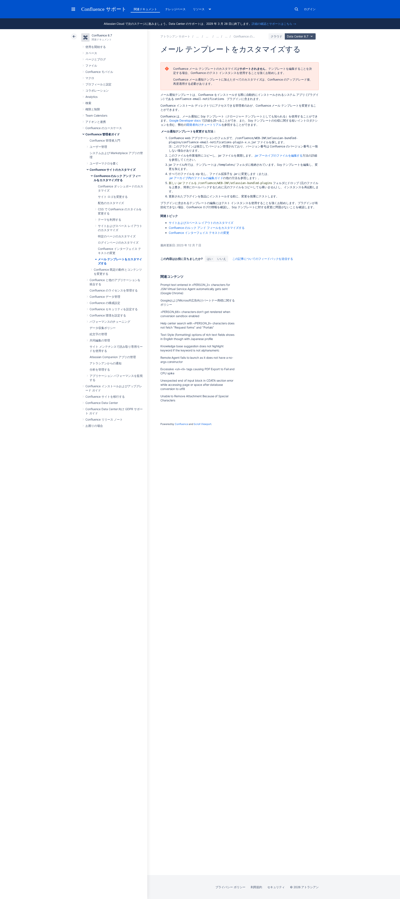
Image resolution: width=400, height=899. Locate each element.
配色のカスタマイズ (111, 203)
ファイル (91, 65)
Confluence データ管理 (105, 296)
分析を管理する (100, 369)
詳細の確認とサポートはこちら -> (274, 23)
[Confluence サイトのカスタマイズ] (226, 36)
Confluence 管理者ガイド (102, 134)
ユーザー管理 (98, 146)
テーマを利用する (109, 219)
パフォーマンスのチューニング (110, 321)
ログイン (310, 9)
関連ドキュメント (145, 9)
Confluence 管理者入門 (105, 140)
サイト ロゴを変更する (113, 196)
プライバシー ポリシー (230, 887)
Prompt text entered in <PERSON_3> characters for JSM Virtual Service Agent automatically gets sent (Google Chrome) (195, 289)
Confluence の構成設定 (105, 303)
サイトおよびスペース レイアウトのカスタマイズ (201, 222)
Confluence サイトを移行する (105, 396)
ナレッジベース (175, 9)
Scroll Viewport (202, 424)
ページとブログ (95, 59)
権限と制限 (92, 109)
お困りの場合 (94, 425)
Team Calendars (96, 115)
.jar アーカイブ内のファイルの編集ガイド (196, 178)
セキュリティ (276, 887)
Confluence (181, 424)
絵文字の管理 (98, 334)
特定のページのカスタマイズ (117, 236)
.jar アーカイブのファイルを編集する (278, 155)
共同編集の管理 (100, 340)
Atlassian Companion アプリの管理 (113, 357)
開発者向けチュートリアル (203, 124)
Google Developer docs (185, 120)
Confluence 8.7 (102, 35)
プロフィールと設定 (98, 84)
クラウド (276, 36)
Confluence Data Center (101, 403)
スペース (91, 53)
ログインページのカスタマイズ (118, 242)
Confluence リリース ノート (104, 419)
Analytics (91, 96)
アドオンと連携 (95, 121)
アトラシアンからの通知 (105, 363)
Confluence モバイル (99, 71)
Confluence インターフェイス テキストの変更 (199, 232)
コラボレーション (97, 90)
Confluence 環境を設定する (108, 315)
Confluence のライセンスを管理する (114, 290)
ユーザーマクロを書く (104, 163)
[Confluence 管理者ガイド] (217, 36)
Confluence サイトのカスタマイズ (113, 169)
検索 (296, 9)
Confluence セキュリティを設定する (114, 309)
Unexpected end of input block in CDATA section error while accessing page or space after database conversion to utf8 (196, 385)
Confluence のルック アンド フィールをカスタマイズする (207, 227)
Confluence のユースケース (103, 128)
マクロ (89, 78)
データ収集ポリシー (103, 328)
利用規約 (256, 887)
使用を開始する (95, 47)
